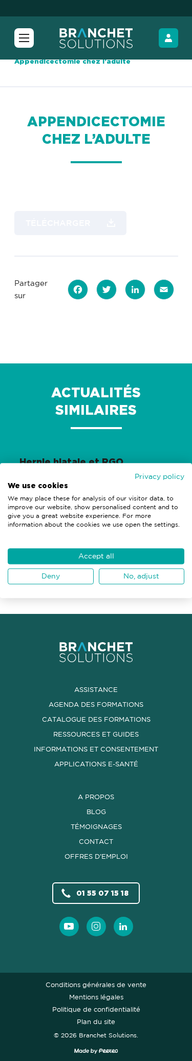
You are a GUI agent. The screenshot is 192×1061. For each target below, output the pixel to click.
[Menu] (24, 38)
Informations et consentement (96, 749)
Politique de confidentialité (96, 1009)
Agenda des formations (96, 704)
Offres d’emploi (96, 856)
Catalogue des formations (96, 719)
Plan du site (96, 1021)
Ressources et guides (96, 734)
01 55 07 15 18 (102, 893)
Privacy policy (159, 476)
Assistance (96, 689)
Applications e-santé (96, 763)
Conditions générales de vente (96, 984)
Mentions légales (96, 996)
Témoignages (96, 826)
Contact (96, 841)
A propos (96, 796)
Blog (96, 811)
